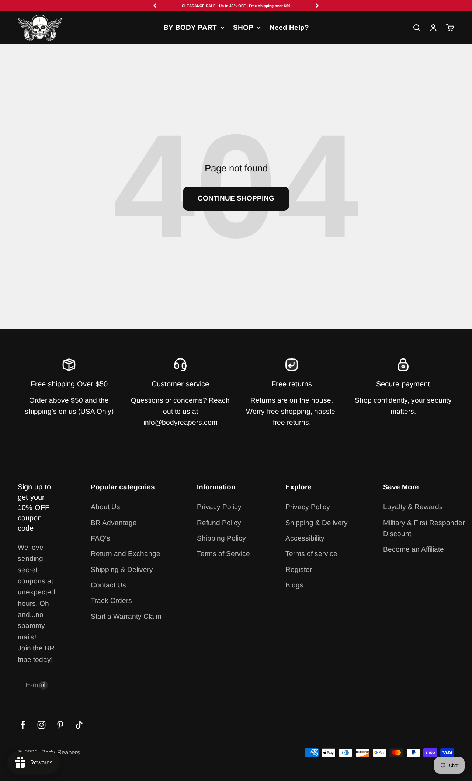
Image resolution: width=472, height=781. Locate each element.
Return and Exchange (125, 554)
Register (298, 569)
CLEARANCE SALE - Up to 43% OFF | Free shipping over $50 (236, 6)
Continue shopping (236, 198)
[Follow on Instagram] (41, 725)
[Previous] (155, 6)
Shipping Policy (221, 538)
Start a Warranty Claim (126, 616)
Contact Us (108, 585)
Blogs (294, 585)
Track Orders (111, 600)
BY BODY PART (190, 27)
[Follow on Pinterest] (60, 725)
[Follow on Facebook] (23, 725)
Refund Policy (219, 523)
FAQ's (100, 538)
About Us (105, 507)
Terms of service (311, 554)
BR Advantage (114, 523)
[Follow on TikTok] (79, 725)
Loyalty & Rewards (413, 507)
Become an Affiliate (413, 549)
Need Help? (289, 27)
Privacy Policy (219, 507)
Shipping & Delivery (122, 569)
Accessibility (304, 538)
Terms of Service (223, 554)
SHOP (243, 27)
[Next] (317, 6)
